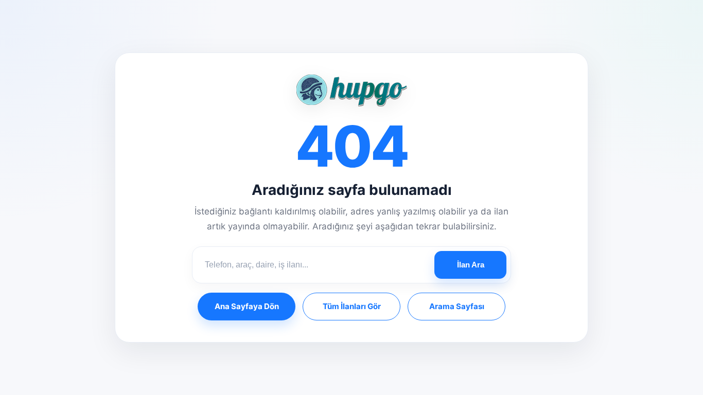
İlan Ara (470, 264)
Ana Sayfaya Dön (247, 306)
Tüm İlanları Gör (352, 306)
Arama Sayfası (456, 306)
